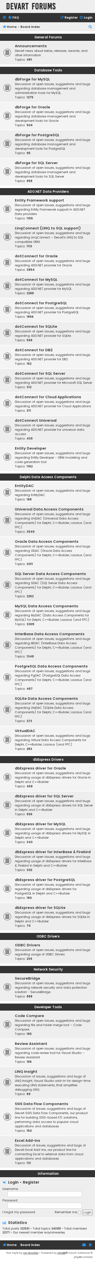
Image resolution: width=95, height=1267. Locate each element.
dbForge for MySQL (32, 79)
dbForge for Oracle (32, 107)
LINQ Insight (26, 1071)
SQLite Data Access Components (46, 698)
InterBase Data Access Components (50, 634)
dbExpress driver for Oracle (40, 768)
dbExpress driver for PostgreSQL (45, 879)
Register (31, 1182)
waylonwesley (54, 1232)
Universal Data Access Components (49, 509)
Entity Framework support (39, 200)
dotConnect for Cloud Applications (48, 397)
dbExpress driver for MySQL (40, 824)
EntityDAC (24, 485)
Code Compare (29, 1015)
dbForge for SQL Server (36, 162)
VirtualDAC (25, 730)
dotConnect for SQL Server (40, 373)
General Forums (48, 37)
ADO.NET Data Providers (48, 191)
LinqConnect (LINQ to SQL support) (48, 228)
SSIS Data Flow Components (41, 1103)
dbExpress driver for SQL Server (44, 796)
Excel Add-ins (27, 1140)
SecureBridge (27, 978)
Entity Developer (30, 448)
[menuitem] (13, 17)
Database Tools (48, 70)
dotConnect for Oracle (36, 256)
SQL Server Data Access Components (50, 573)
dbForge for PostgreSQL (37, 135)
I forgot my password (18, 1212)
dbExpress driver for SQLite (40, 907)
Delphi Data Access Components (48, 477)
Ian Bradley (30, 1253)
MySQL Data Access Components (46, 606)
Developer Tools (48, 1007)
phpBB (61, 1253)
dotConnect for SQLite (36, 326)
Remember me (66, 1212)
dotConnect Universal (36, 420)
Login (13, 1182)
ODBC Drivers (48, 936)
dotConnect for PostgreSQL (41, 303)
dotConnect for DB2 (34, 350)
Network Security (48, 969)
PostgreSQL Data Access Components (51, 666)
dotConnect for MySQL (36, 279)
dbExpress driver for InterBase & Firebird (53, 851)
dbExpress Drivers (48, 759)
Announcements (31, 46)
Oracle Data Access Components (46, 541)
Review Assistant (31, 1043)
